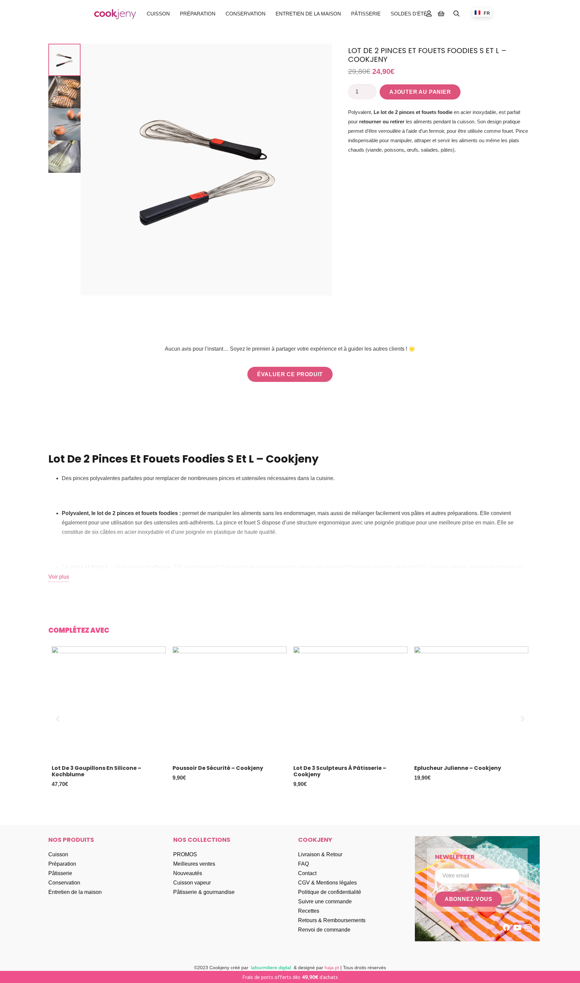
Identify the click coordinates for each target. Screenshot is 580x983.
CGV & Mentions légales (327, 883)
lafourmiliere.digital (271, 967)
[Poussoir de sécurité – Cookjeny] (230, 703)
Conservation (64, 883)
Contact (307, 873)
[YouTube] (517, 927)
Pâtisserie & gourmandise (204, 892)
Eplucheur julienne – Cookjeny (457, 768)
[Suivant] (522, 718)
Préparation (62, 864)
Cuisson (58, 854)
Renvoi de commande (324, 930)
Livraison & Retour (320, 854)
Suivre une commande (325, 901)
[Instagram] (528, 928)
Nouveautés (187, 873)
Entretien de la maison (75, 892)
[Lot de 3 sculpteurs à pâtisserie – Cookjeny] (350, 703)
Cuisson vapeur (192, 883)
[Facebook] (506, 927)
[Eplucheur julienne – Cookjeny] (471, 703)
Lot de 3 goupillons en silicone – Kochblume (96, 771)
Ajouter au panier (420, 92)
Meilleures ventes (194, 864)
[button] (174, 13)
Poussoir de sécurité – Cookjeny (218, 768)
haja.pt (332, 967)
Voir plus (58, 577)
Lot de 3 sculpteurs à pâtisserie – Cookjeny (339, 771)
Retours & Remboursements (332, 920)
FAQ (303, 864)
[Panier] (441, 13)
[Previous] (57, 718)
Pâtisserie (60, 873)
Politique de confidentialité (329, 892)
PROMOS (185, 854)
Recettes (308, 911)
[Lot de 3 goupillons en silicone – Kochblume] (109, 703)
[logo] (115, 13)
